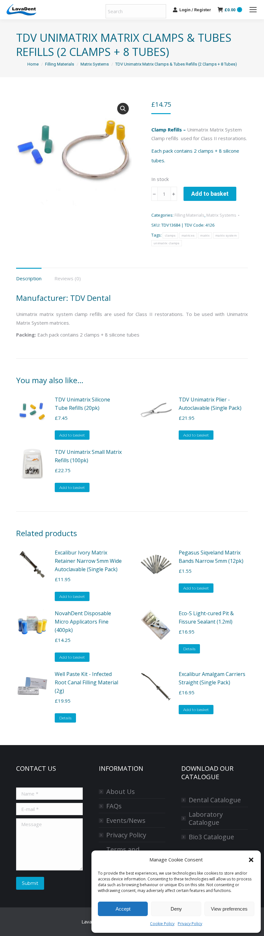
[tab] (29, 275)
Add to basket (210, 193)
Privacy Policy (190, 923)
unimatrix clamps (167, 243)
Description (29, 278)
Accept (123, 909)
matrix (205, 235)
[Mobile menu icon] (253, 9)
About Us (120, 792)
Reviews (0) (67, 278)
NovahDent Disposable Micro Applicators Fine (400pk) (83, 622)
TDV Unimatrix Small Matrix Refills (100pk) (88, 456)
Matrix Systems (221, 215)
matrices (188, 235)
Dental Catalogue (215, 800)
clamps (170, 235)
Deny (176, 909)
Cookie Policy (162, 923)
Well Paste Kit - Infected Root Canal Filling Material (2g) (86, 682)
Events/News (126, 820)
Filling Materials (189, 215)
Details (189, 648)
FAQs (114, 806)
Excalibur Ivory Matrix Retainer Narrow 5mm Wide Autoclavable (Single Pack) (88, 561)
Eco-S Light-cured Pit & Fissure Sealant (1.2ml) (206, 617)
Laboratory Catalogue (206, 818)
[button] (251, 860)
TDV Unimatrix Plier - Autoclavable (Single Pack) (210, 403)
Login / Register (195, 9)
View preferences (229, 909)
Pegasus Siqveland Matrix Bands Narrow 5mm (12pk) (211, 556)
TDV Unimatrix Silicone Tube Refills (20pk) (82, 403)
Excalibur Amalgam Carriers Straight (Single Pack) (212, 678)
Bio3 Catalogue (211, 837)
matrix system (226, 235)
